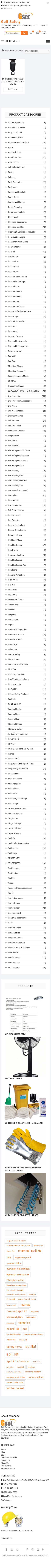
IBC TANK (12, 595)
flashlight (32, 1295)
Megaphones (13, 659)
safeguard (23, 1340)
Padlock (11, 699)
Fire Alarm (12, 440)
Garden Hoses (14, 515)
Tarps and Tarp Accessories (20, 888)
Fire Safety (12, 495)
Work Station (13, 967)
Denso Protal (13, 301)
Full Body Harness (16, 510)
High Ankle (13, 580)
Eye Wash (12, 406)
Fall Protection (14, 426)
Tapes (10, 883)
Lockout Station (15, 639)
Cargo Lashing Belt (16, 212)
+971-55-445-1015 (10, 1488)
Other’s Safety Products (18, 694)
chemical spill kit (29, 1250)
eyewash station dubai (18, 1268)
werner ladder (35, 1377)
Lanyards (12, 615)
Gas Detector (14, 520)
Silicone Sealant (15, 813)
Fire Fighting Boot (16, 475)
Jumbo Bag (13, 605)
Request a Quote (8, 1468)
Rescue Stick (13, 759)
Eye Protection (14, 396)
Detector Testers (15, 336)
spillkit (30, 1346)
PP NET (11, 744)
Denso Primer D (15, 291)
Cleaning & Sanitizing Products (21, 232)
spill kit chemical (18, 1361)
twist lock (20, 1367)
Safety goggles (14, 784)
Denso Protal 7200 (16, 306)
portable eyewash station (33, 1334)
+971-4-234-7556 (10, 1484)
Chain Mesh (13, 217)
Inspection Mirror (15, 600)
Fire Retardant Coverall (18, 490)
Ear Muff (12, 356)
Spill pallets (13, 848)
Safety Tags (13, 803)
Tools (10, 893)
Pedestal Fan (13, 719)
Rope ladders (13, 774)
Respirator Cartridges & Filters (21, 764)
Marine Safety (14, 654)
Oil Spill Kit (13, 689)
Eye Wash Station (15, 411)
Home (3, 1449)
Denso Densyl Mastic (17, 277)
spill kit (12, 1354)
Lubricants (12, 649)
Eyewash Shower (15, 416)
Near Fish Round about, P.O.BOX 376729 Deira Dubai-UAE (25, 1480)
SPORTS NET (13, 858)
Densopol (12, 326)
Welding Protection (16, 943)
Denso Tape (13, 316)
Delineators (13, 262)
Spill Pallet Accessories (18, 843)
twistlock (31, 1367)
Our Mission (6, 1466)
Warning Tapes (14, 928)
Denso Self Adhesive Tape (19, 311)
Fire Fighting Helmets (17, 480)
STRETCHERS (14, 863)
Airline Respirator (15, 137)
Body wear (12, 187)
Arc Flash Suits (14, 152)
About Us (4, 1463)
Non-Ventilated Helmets (18, 679)
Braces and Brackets (17, 192)
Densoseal (12, 331)
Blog (3, 1452)
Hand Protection (15, 545)
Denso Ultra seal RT (16, 321)
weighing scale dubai (16, 1377)
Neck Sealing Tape (16, 674)
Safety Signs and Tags (17, 798)
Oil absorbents (14, 684)
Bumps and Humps (16, 202)
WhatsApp (7, 1500)
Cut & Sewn (13, 257)
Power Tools (13, 739)
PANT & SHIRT (14, 704)
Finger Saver (13, 436)
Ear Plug (11, 361)
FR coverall (11, 1299)
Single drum (13, 818)
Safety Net (12, 793)
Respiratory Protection (18, 769)
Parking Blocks (14, 709)
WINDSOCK (13, 953)
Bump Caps (13, 197)
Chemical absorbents (17, 222)
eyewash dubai (14, 1263)
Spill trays (12, 853)
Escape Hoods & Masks (18, 376)
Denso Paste (13, 286)
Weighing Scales (15, 938)
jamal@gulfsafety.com (22, 5)
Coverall (11, 252)
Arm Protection (14, 157)
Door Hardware (14, 351)
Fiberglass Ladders (16, 431)
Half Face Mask (15, 540)
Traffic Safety (14, 908)
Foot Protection (15, 505)
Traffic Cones (14, 903)
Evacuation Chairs (16, 386)
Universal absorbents (17, 918)
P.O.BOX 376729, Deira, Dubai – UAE (16, 2)
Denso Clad (13, 271)
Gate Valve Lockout (16, 525)
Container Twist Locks (18, 242)
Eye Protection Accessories (20, 401)
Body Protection (15, 182)
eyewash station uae (18, 1274)
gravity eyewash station (27, 1299)
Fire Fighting (13, 470)
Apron (10, 147)
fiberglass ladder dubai (16, 1285)
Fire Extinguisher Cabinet (19, 450)
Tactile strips (13, 868)
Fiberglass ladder (15, 1280)
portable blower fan (14, 1334)
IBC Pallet (12, 590)
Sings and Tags (14, 823)
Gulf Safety (11, 21)
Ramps (11, 754)
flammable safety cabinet (16, 1295)
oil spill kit (13, 1328)
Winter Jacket (14, 957)
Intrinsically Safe (15, 1317)
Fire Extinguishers (16, 465)
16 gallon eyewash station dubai (18, 1245)
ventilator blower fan (14, 1372)
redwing (11, 1339)
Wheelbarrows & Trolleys (19, 948)
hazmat (25, 1304)
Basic (10, 172)
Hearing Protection (16, 575)
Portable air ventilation (18, 734)
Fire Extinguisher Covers (18, 455)
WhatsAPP (7, 9)
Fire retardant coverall (14, 1290)
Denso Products (15, 296)
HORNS (11, 585)
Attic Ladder (13, 162)
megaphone (10, 1323)
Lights (10, 624)
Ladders (11, 609)
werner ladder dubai (15, 1382)
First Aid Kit (13, 500)
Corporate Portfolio (9, 1458)
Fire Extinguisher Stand (18, 460)
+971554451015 (7, 5)
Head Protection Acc (17, 565)
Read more (12, 89)
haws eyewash (11, 1305)
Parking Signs (14, 714)
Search (24, 33)
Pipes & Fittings (15, 724)
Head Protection (15, 560)
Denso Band (13, 267)
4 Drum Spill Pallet (16, 122)
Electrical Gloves (15, 366)
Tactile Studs (13, 873)
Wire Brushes (14, 962)
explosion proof (23, 1257)
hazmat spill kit (17, 1311)
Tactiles (11, 878)
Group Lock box (15, 535)
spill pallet (10, 1367)
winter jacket (15, 1388)
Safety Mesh (13, 788)
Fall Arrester (13, 421)
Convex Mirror (14, 247)
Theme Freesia (27, 1555)
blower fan (10, 1251)
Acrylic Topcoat (15, 132)
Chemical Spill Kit (16, 227)
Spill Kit (11, 838)
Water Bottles (14, 933)
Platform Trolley (15, 729)
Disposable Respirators (18, 346)
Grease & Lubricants (17, 530)
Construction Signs (16, 237)
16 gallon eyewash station (16, 1241)
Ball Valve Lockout (16, 167)
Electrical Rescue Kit (17, 371)
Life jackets (13, 619)
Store (3, 1455)
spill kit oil (36, 1362)
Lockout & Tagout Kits (17, 629)
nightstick (24, 1322)
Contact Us (5, 1460)
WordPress (44, 1555)
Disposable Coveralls (17, 341)
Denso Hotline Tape (16, 281)
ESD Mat (12, 381)
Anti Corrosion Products (18, 142)
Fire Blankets (13, 446)
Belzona (11, 177)
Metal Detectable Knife (18, 664)
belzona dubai (38, 1245)
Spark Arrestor (14, 833)
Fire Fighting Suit (15, 485)
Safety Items (14, 1346)
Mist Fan (12, 669)
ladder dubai (30, 1317)
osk (24, 1328)
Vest (10, 923)
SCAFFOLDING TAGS (17, 808)
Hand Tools (13, 550)
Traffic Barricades (15, 898)
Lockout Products (16, 634)
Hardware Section (16, 555)
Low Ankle (12, 644)
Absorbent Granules (16, 127)
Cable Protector (15, 207)
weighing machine (33, 1372)
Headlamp (12, 570)
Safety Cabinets (15, 778)
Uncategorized (14, 913)
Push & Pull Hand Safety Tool (20, 749)
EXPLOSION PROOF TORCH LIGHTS (23, 391)
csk (9, 1257)
